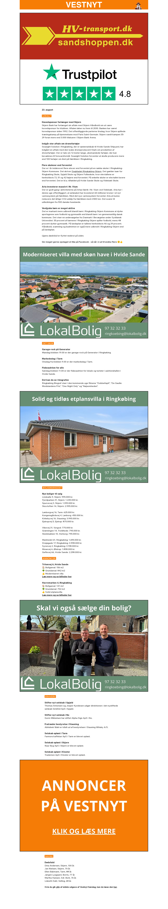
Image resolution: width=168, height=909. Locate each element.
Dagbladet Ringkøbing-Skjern (86, 171)
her (115, 887)
